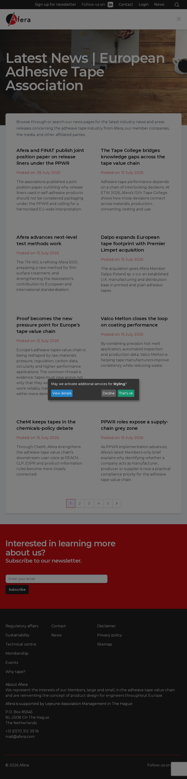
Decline (109, 393)
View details (61, 393)
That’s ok (126, 393)
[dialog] (93, 389)
